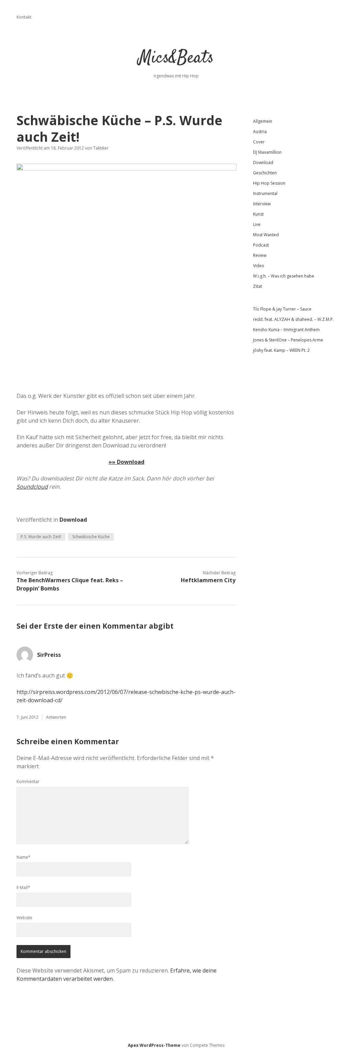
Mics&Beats (176, 58)
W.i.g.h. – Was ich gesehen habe (283, 276)
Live (257, 224)
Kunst (258, 214)
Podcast (261, 245)
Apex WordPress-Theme (154, 1045)
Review (259, 255)
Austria (260, 131)
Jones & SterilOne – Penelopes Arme (288, 340)
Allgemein (262, 121)
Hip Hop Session (269, 183)
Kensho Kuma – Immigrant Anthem (286, 330)
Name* (23, 857)
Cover (259, 142)
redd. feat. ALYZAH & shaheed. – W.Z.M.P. (293, 319)
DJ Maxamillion (267, 152)
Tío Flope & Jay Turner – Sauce (282, 309)
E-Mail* (23, 887)
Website (24, 918)
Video (258, 266)
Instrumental (265, 193)
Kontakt (23, 17)
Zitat (257, 286)
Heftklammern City (208, 580)
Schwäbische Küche (91, 537)
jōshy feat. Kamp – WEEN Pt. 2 (281, 350)
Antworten (56, 717)
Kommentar (28, 781)
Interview (262, 204)
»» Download (126, 462)
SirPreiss (49, 655)
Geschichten (265, 173)
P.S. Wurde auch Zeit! (41, 537)
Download (73, 519)
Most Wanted (266, 235)
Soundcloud (32, 486)
